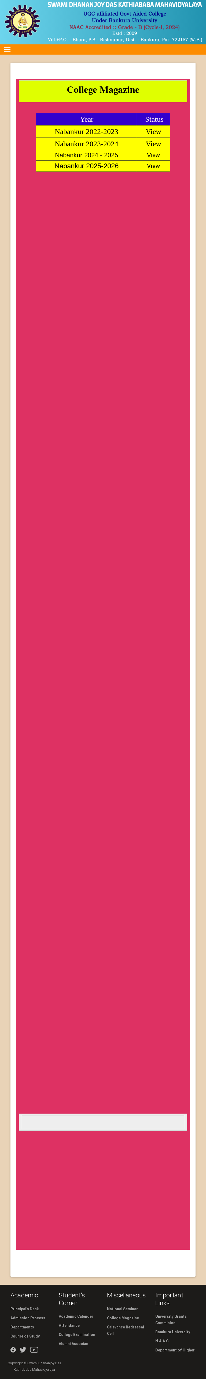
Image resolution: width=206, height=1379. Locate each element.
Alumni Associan (73, 1343)
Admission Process (27, 1318)
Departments (22, 1327)
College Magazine (123, 1318)
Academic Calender (76, 1316)
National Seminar (122, 1308)
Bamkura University (172, 1332)
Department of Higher (175, 1350)
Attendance (69, 1325)
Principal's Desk (24, 1308)
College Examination (77, 1334)
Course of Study (25, 1336)
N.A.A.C (161, 1341)
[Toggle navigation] (7, 49)
